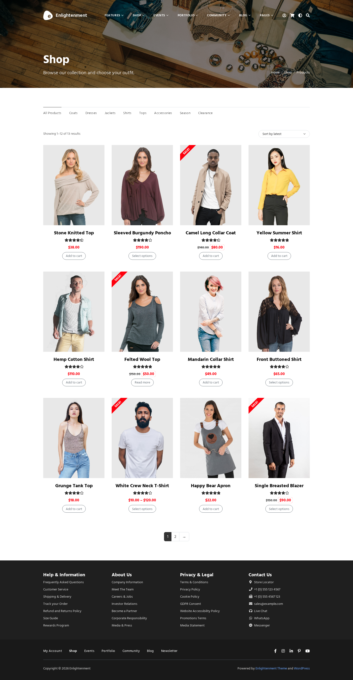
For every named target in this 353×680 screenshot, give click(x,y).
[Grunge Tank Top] (73, 438)
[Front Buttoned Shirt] (279, 312)
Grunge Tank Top (74, 485)
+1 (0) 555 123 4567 (266, 589)
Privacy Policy (190, 589)
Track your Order (55, 604)
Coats (73, 113)
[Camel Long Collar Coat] (210, 185)
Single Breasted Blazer (279, 485)
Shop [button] (137, 15)
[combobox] (284, 134)
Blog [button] (243, 15)
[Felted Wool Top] (142, 312)
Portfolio (108, 651)
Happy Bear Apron (211, 485)
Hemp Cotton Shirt (74, 359)
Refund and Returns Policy (62, 611)
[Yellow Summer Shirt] (279, 185)
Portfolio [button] (186, 15)
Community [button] (216, 15)
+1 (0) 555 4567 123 (266, 597)
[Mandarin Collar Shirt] (210, 312)
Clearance (205, 113)
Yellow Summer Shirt (279, 233)
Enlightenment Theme (271, 668)
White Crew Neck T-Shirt (142, 485)
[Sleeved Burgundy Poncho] (142, 185)
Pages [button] (265, 15)
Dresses (91, 113)
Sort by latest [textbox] (271, 134)
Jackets (110, 113)
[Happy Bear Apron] (210, 438)
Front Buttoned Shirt (279, 359)
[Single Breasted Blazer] (279, 438)
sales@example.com (268, 604)
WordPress (302, 668)
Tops (143, 113)
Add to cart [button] (74, 256)
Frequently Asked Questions (63, 582)
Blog (150, 651)
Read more (142, 382)
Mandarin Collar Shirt (211, 359)
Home (275, 72)
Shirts (127, 113)
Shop (288, 72)
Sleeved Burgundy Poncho (142, 233)
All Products (52, 113)
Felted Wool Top (142, 359)
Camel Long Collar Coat (211, 233)
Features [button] (112, 15)
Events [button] (159, 15)
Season (185, 113)
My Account (52, 651)
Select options (142, 256)
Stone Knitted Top (74, 233)
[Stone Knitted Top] (73, 185)
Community (131, 651)
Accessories (163, 113)
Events (89, 651)
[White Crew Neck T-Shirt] (142, 438)
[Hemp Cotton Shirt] (73, 312)
